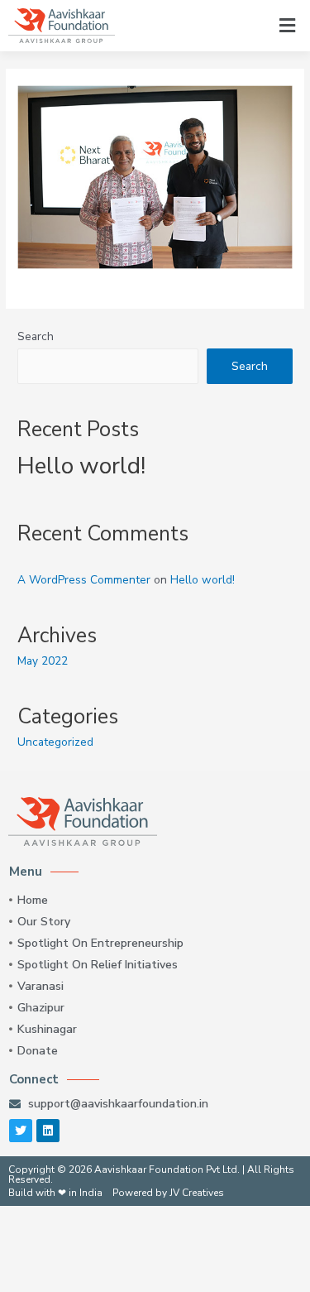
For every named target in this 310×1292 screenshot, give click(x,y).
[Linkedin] (48, 1130)
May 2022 (42, 661)
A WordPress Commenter (83, 580)
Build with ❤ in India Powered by (88, 1192)
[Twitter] (20, 1130)
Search (35, 336)
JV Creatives (196, 1192)
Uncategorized (55, 742)
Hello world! (81, 466)
